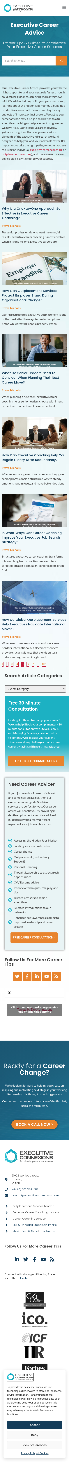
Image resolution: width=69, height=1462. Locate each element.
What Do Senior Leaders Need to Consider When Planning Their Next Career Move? (30, 377)
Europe (36, 1225)
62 (44, 664)
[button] (64, 7)
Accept (35, 1425)
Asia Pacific (49, 1225)
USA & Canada (22, 1225)
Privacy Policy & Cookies (35, 1453)
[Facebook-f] (27, 976)
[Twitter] (17, 976)
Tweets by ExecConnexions (34, 1010)
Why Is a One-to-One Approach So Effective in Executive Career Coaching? (31, 213)
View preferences (35, 1445)
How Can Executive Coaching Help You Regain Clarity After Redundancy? (33, 457)
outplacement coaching (16, 154)
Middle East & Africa (25, 1231)
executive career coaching (46, 149)
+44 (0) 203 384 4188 (25, 1189)
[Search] (61, 60)
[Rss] (56, 976)
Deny (34, 1435)
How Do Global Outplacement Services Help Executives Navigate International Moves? (34, 624)
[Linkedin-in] (36, 976)
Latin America (47, 1231)
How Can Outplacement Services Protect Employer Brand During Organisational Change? (29, 295)
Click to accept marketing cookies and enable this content (34, 1010)
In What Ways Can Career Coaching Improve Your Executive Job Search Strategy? (32, 537)
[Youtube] (46, 976)
